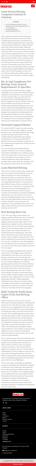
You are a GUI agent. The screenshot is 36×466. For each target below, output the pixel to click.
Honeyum (5, 437)
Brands (4, 417)
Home (4, 412)
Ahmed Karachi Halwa (8, 434)
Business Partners (7, 419)
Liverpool (11, 56)
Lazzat (4, 432)
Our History (6, 416)
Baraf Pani (5, 435)
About (4, 414)
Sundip (4, 430)
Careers (5, 421)
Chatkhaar (5, 439)
